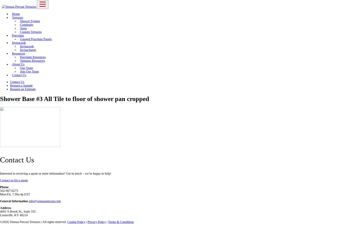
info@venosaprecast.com (45, 201)
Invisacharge (28, 50)
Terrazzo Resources (32, 60)
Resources (18, 53)
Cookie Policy (76, 222)
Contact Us (19, 75)
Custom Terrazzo (31, 32)
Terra (23, 28)
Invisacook (19, 42)
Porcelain (18, 35)
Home (16, 14)
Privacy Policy (97, 222)
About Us (18, 64)
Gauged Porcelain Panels (36, 39)
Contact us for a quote (14, 180)
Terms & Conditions (121, 222)
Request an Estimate (23, 89)
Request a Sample (21, 85)
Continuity (26, 24)
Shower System (30, 21)
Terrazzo (17, 17)
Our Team (26, 68)
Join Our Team (29, 71)
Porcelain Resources (33, 57)
